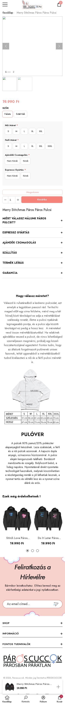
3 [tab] (37, 550)
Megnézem (32, 192)
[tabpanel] (16, 524)
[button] (59, 4)
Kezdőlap (7, 13)
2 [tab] (32, 550)
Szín (5, 108)
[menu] (5, 4)
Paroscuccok (18, 677)
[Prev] (5, 46)
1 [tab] (27, 550)
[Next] (59, 46)
